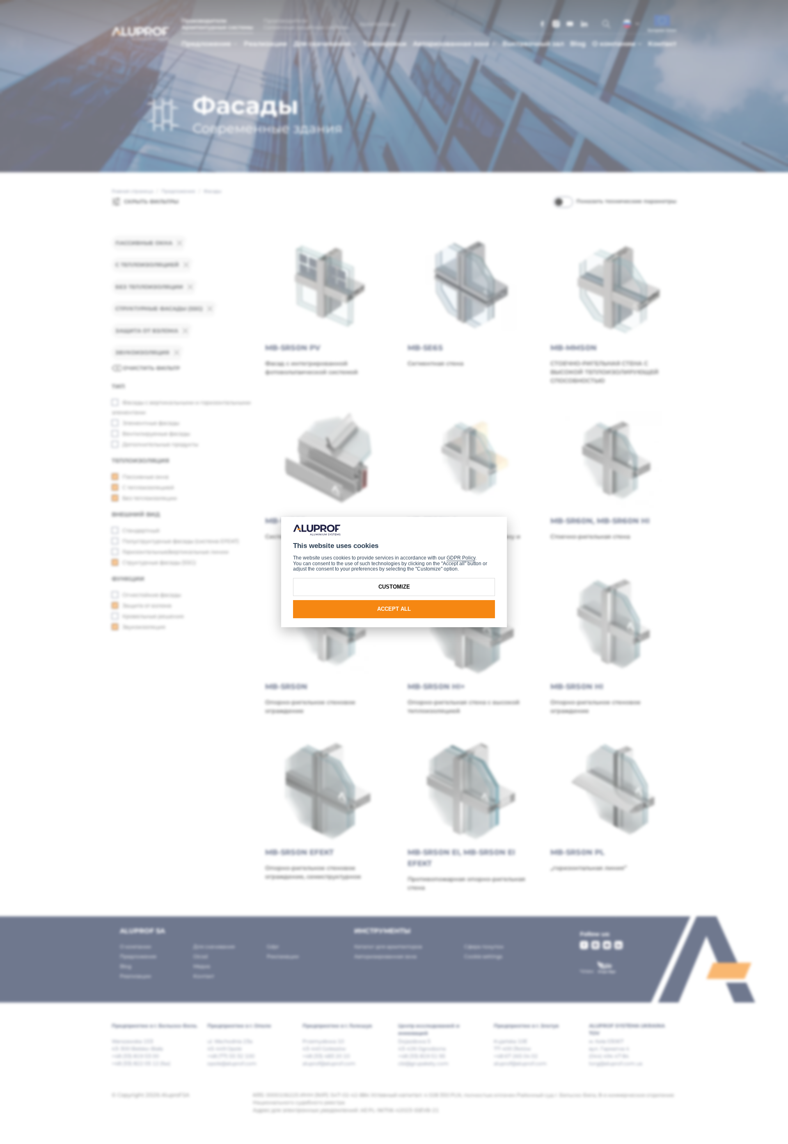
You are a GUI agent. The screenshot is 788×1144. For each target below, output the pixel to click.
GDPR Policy (461, 558)
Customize (394, 587)
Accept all (394, 609)
